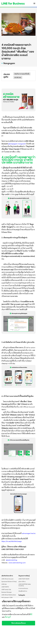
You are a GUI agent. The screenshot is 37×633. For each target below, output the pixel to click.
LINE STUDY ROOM (23, 579)
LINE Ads (4, 584)
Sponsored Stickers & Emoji (9, 581)
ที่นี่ (31, 614)
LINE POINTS (5, 587)
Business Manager (7, 592)
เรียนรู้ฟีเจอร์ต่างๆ (22, 591)
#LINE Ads (18, 77)
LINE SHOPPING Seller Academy (24, 585)
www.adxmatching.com (17, 563)
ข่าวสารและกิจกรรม (23, 588)
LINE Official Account (7, 579)
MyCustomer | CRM (7, 597)
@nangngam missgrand (17, 144)
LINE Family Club (6, 589)
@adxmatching (11, 560)
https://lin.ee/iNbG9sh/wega (12, 541)
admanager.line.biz (28, 533)
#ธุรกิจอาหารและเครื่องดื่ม (22, 74)
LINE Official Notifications (9, 595)
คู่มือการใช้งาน (22, 581)
